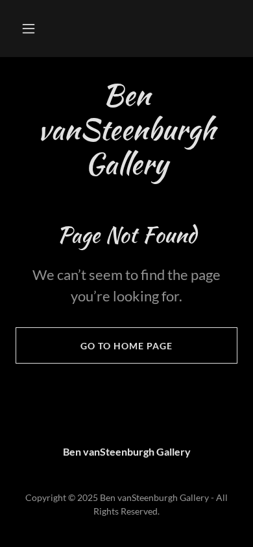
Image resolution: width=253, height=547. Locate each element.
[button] (29, 28)
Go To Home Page (126, 345)
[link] (126, 129)
